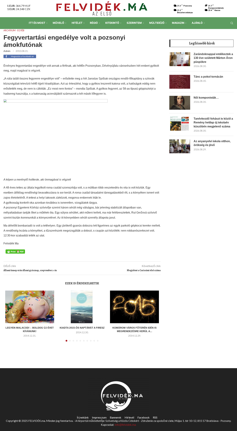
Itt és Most (37, 22)
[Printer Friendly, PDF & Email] (15, 251)
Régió (94, 22)
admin (6, 50)
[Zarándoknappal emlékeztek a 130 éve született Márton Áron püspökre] (179, 59)
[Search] (232, 23)
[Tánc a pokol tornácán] (179, 82)
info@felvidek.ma (125, 424)
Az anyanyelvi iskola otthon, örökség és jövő (212, 143)
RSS (155, 417)
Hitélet (77, 22)
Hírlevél (129, 417)
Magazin (178, 22)
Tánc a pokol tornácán (208, 76)
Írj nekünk (83, 417)
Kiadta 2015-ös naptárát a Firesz (82, 327)
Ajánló (197, 22)
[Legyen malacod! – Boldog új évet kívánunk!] (29, 307)
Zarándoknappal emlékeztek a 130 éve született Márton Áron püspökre (213, 58)
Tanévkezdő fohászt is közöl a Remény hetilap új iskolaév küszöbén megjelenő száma (213, 122)
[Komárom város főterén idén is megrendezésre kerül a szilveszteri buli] (134, 307)
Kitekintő (112, 22)
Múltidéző (156, 22)
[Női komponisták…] (179, 103)
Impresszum (99, 417)
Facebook (143, 417)
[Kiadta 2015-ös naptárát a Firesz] (82, 307)
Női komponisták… (206, 97)
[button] (10, 318)
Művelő (58, 22)
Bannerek (115, 417)
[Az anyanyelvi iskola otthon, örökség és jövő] (179, 146)
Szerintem (134, 22)
